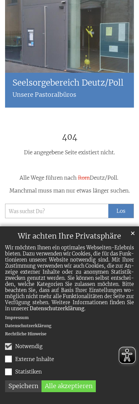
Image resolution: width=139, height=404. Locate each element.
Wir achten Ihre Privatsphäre (69, 236)
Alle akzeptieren (69, 386)
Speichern (23, 386)
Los (121, 211)
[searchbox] (56, 211)
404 (69, 137)
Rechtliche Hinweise (26, 333)
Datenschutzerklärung (57, 309)
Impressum (17, 317)
